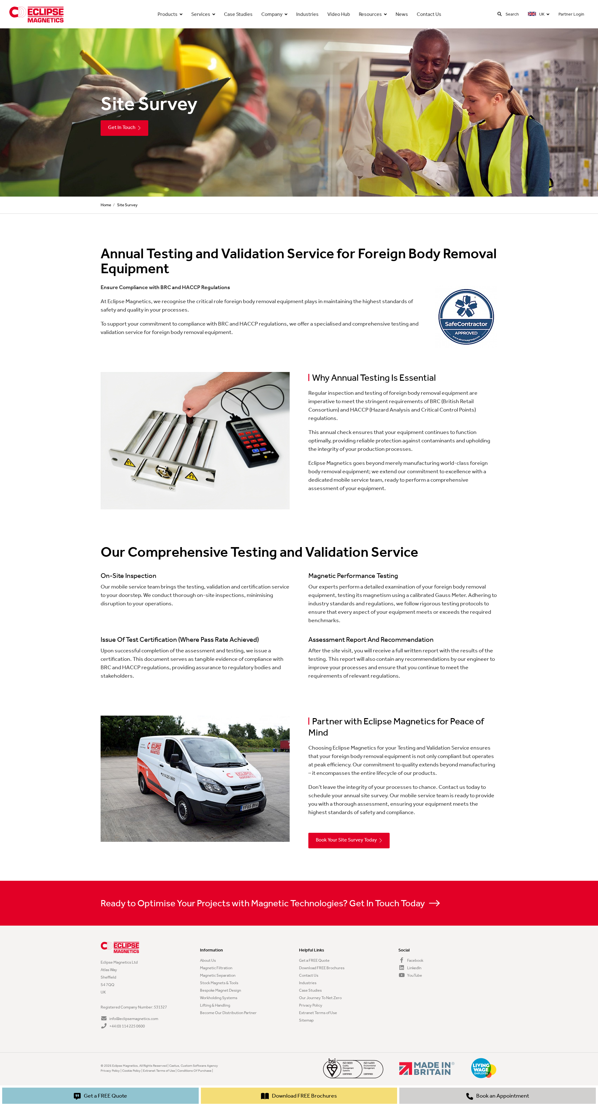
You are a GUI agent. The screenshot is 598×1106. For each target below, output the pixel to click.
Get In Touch (121, 127)
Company (271, 14)
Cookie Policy (131, 1071)
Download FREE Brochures (321, 967)
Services (200, 14)
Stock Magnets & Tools (219, 982)
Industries (307, 14)
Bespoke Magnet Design (220, 990)
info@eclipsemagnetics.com (133, 1018)
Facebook (414, 960)
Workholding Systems (218, 997)
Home (106, 205)
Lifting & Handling (215, 1005)
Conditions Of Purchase (194, 1071)
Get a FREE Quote (314, 960)
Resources (370, 14)
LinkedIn (413, 967)
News (402, 14)
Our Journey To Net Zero (320, 997)
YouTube (414, 975)
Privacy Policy (310, 1005)
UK (541, 14)
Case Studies (238, 14)
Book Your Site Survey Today (346, 840)
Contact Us (429, 14)
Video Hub (338, 14)
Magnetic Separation (217, 975)
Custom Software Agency (199, 1066)
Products (168, 14)
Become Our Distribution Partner (228, 1012)
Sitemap (306, 1020)
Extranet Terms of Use (318, 1012)
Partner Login (571, 14)
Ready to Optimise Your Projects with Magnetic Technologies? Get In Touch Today (263, 903)
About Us (208, 960)
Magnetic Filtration (216, 967)
